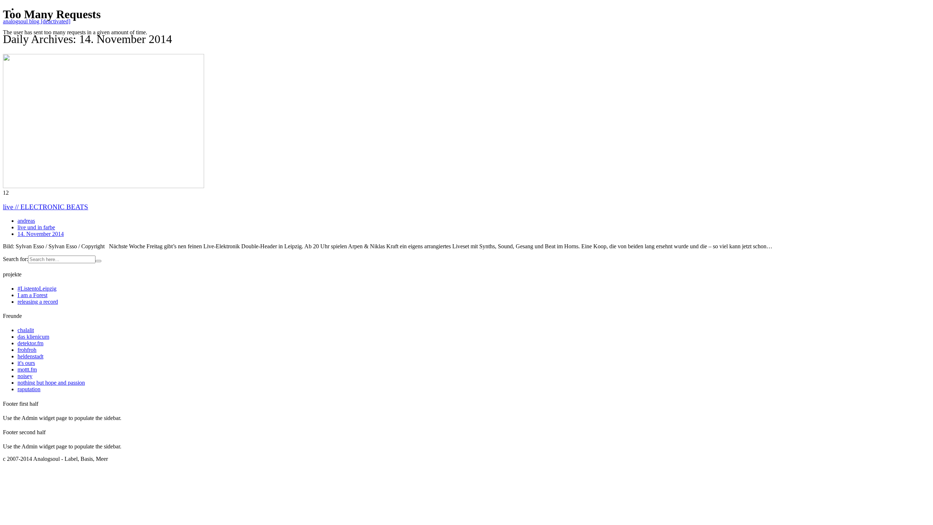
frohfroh (26, 350)
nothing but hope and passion (51, 383)
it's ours (26, 363)
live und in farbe (36, 227)
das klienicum (33, 337)
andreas (26, 221)
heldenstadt (30, 356)
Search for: (15, 259)
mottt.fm (27, 369)
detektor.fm (30, 343)
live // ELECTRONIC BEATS (45, 207)
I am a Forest (32, 295)
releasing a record (37, 302)
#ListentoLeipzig (36, 288)
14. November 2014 (40, 234)
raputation (28, 389)
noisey (24, 376)
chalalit (25, 330)
